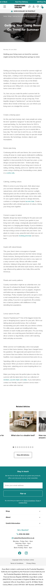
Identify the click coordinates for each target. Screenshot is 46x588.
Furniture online (28, 560)
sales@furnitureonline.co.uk (24, 538)
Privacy (38, 500)
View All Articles (23, 455)
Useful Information (13, 523)
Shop (8, 511)
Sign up (23, 493)
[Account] (34, 7)
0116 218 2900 (24, 534)
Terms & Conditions (29, 500)
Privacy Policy (31, 563)
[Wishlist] (38, 7)
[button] (8, 6)
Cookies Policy (23, 502)
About (8, 517)
